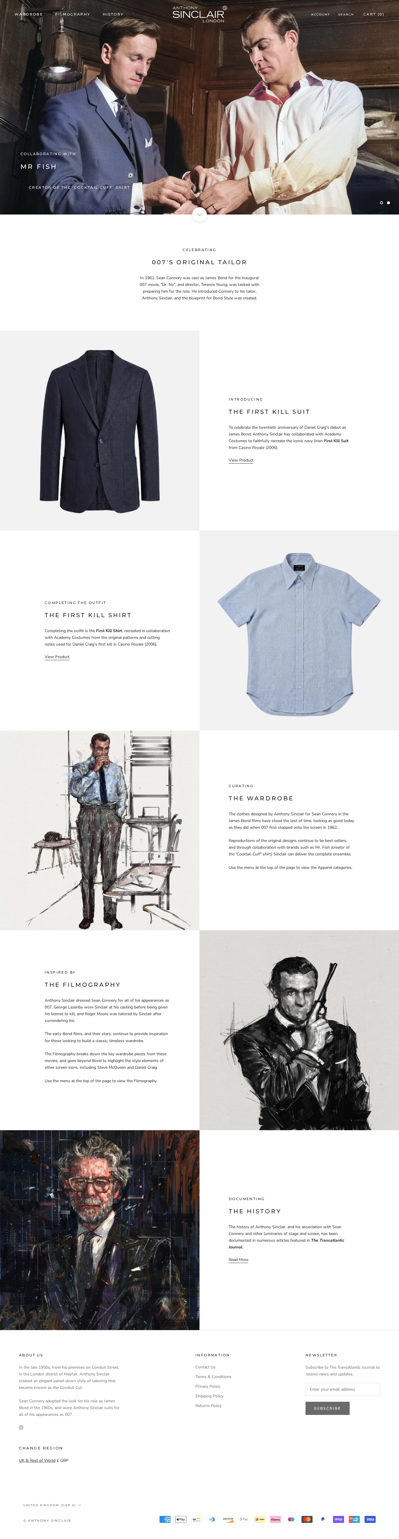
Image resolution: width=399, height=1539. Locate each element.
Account (320, 14)
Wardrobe (29, 14)
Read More (238, 1259)
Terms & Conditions (213, 1377)
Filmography (72, 14)
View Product (241, 460)
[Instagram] (21, 1427)
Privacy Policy (207, 1386)
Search (346, 14)
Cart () (373, 14)
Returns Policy (208, 1405)
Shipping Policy (209, 1396)
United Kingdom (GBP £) (49, 1505)
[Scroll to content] (199, 214)
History (113, 14)
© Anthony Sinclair (47, 1521)
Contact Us (205, 1367)
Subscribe (327, 1408)
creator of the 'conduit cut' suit (75, 187)
